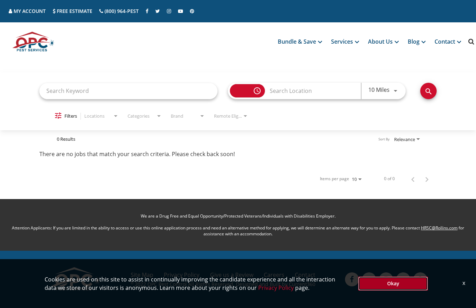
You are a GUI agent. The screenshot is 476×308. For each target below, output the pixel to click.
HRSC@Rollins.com (439, 228)
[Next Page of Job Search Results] (427, 179)
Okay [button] (393, 283)
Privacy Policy (276, 288)
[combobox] (128, 91)
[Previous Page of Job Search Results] (413, 179)
